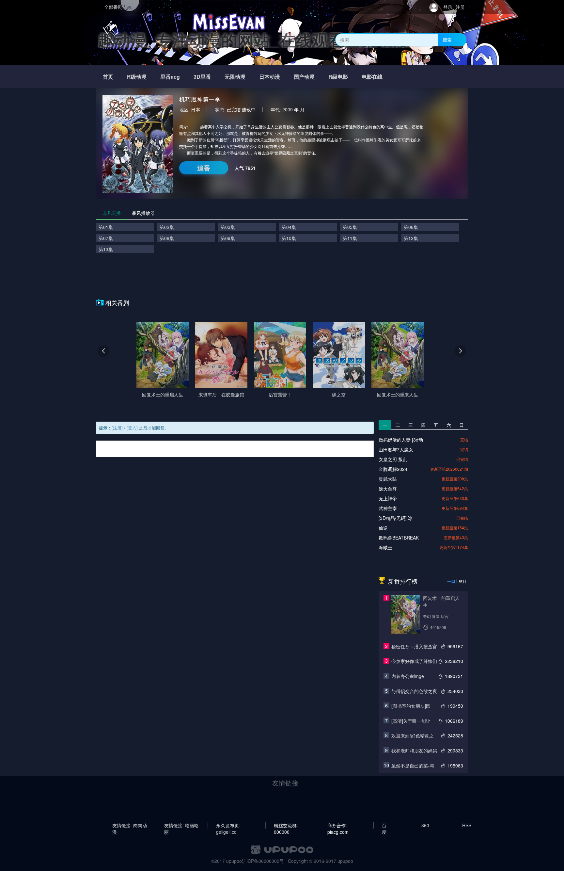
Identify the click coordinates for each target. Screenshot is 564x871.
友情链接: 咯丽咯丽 (181, 825)
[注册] (117, 428)
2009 (287, 109)
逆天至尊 (388, 488)
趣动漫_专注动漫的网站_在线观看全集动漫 (254, 39)
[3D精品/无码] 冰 (396, 518)
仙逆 (383, 527)
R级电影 (338, 76)
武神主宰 (388, 508)
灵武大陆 (388, 479)
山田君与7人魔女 (396, 449)
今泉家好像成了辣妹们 (414, 661)
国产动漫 (304, 76)
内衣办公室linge (407, 676)
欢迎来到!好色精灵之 (412, 735)
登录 (447, 7)
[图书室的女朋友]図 (411, 705)
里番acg (170, 76)
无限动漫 (235, 76)
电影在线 (372, 76)
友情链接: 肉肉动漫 (129, 825)
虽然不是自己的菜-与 (412, 765)
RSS (466, 825)
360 (425, 825)
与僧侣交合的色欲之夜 (414, 691)
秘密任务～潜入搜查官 (414, 646)
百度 (384, 825)
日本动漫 (269, 76)
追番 (203, 167)
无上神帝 (388, 498)
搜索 (447, 39)
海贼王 (385, 547)
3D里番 (202, 76)
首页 (108, 76)
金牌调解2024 (393, 469)
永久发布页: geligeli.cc (228, 825)
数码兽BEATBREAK (399, 537)
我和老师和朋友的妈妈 (414, 750)
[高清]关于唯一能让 (411, 721)
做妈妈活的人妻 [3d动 (401, 439)
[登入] (132, 428)
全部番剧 (113, 7)
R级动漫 (137, 76)
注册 (460, 7)
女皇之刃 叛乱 (393, 459)
